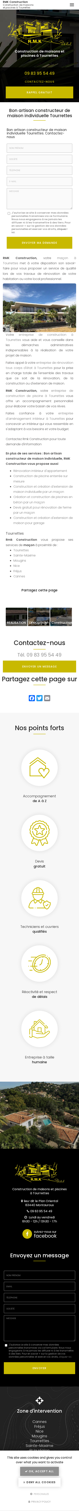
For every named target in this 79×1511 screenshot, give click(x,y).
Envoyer (40, 1368)
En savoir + (16, 617)
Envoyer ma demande (39, 243)
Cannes (19, 576)
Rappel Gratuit (40, 92)
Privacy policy (41, 1502)
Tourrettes (21, 550)
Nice (16, 566)
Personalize (41, 1494)
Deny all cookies (41, 1482)
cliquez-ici (65, 1356)
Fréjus (17, 571)
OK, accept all (41, 1471)
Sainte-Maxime (24, 555)
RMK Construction (18, 5)
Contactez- (39, 82)
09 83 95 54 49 (40, 73)
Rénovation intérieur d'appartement (40, 471)
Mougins (19, 560)
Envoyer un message (39, 666)
